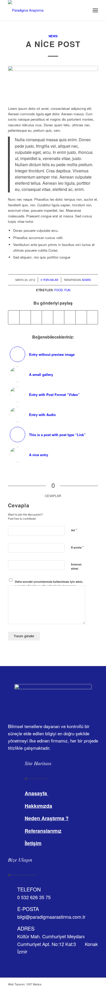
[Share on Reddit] (81, 317)
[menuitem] (84, 10)
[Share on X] (25, 317)
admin (86, 280)
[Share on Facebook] (14, 317)
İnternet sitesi (76, 566)
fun (67, 290)
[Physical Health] (53, 83)
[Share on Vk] (69, 317)
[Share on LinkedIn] (47, 317)
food (58, 290)
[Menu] (95, 10)
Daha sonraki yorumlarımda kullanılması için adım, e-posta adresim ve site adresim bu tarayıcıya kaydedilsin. (49, 586)
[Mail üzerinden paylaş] (92, 317)
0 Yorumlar (49, 280)
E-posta (77, 547)
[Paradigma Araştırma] (44, 10)
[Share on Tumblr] (58, 317)
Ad (74, 529)
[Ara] (84, 10)
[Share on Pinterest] (36, 317)
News (53, 36)
